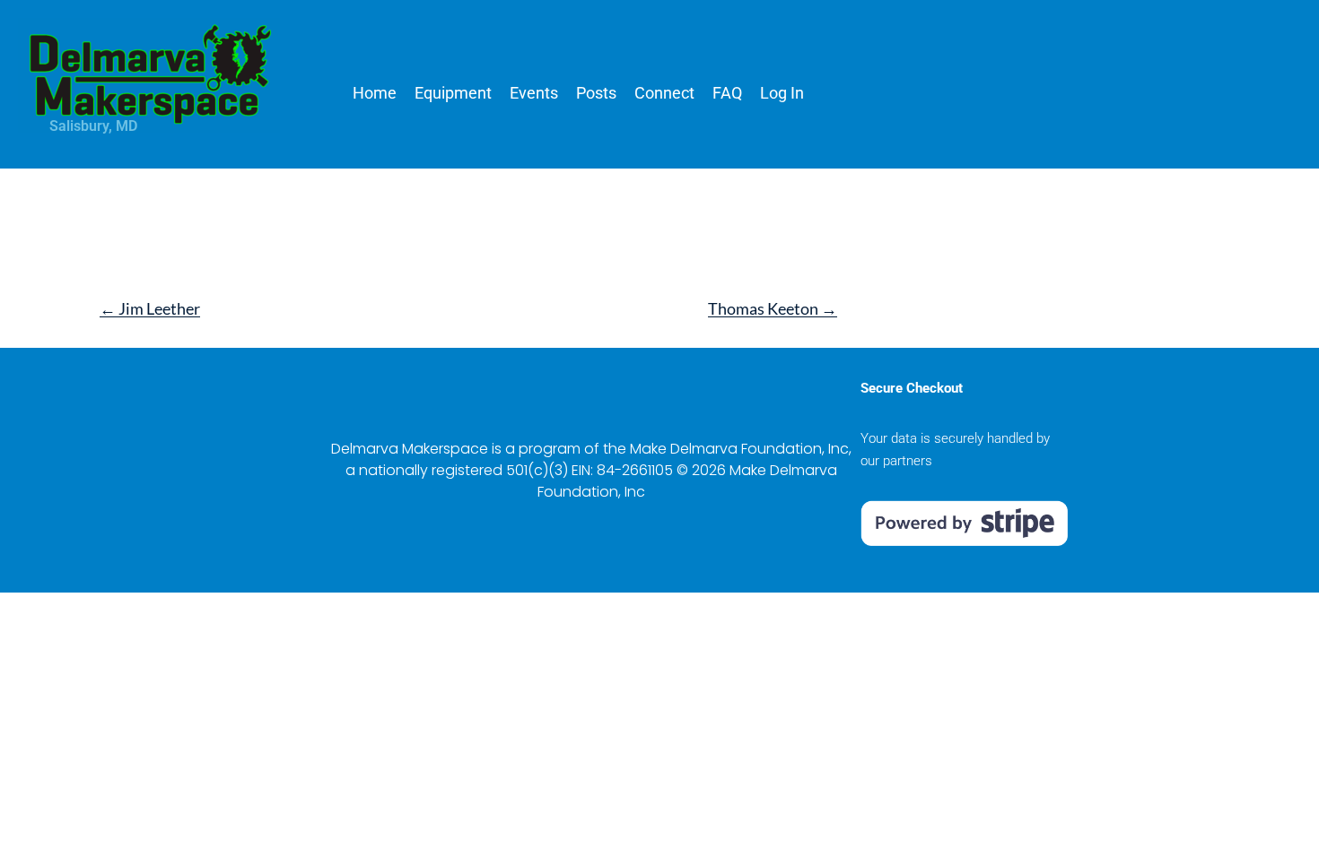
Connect (664, 92)
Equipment (453, 92)
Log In (782, 92)
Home (375, 92)
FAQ (727, 92)
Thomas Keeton (772, 308)
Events (534, 92)
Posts (596, 92)
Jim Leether (150, 308)
